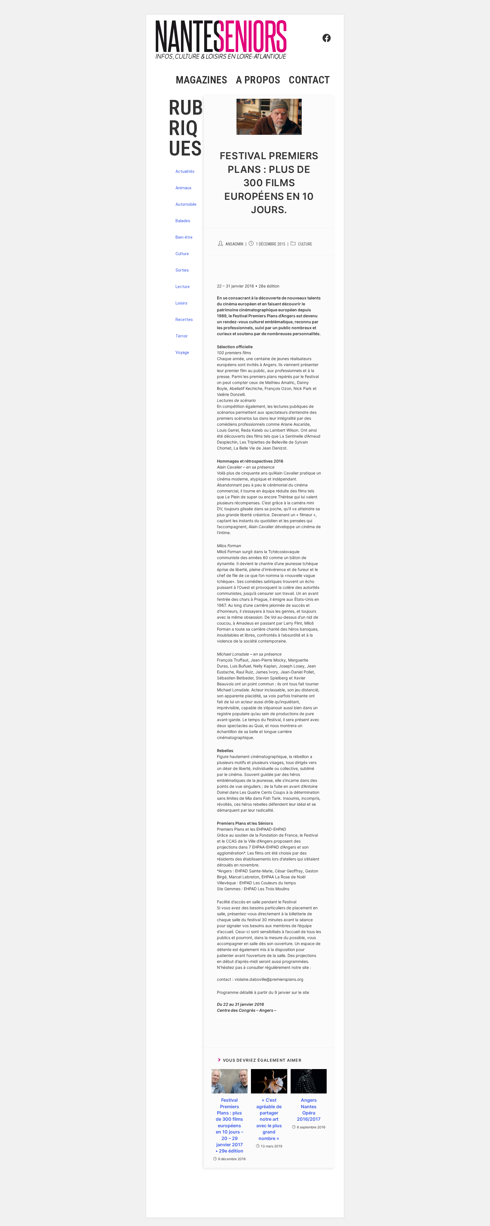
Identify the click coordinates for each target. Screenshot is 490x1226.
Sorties (182, 270)
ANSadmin (234, 244)
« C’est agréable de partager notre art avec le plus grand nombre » (269, 1119)
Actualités (185, 171)
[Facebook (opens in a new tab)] (325, 27)
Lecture (183, 286)
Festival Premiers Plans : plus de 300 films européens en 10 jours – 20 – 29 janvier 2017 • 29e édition (229, 1125)
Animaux (183, 188)
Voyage (182, 352)
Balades (183, 221)
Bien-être (184, 237)
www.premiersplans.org (239, 973)
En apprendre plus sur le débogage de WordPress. (201, 1205)
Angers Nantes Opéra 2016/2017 (308, 1109)
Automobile (186, 204)
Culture (305, 244)
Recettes (184, 319)
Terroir (182, 336)
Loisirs (181, 303)
